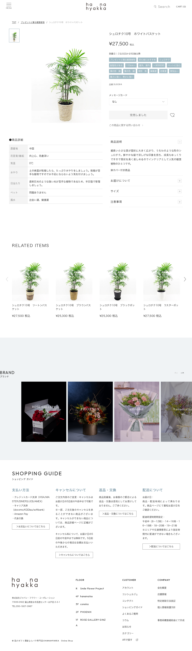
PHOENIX (84, 611)
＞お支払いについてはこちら (30, 526)
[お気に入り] (172, 115)
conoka (82, 604)
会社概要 (162, 587)
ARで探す (127, 639)
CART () (181, 6)
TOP (14, 22)
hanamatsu (84, 596)
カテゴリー (128, 633)
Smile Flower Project (90, 588)
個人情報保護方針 (167, 607)
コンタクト (128, 600)
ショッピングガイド (132, 607)
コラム (125, 620)
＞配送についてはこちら (161, 546)
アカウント (128, 587)
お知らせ (126, 626)
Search (164, 7)
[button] (185, 279)
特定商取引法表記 (167, 600)
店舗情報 (162, 594)
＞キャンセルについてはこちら (74, 554)
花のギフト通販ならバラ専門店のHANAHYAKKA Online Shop (43, 640)
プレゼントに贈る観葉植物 (33, 22)
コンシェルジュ (130, 594)
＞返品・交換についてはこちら (118, 513)
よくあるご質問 (130, 613)
